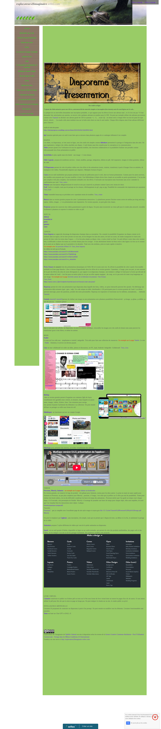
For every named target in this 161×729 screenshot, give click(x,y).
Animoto (60, 490)
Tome (46, 613)
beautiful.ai (48, 219)
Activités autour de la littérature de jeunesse (82, 277)
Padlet (47, 343)
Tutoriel (46, 294)
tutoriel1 (53, 299)
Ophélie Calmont (71, 634)
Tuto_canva (63, 182)
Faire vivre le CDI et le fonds (27, 90)
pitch (45, 222)
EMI (26, 61)
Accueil (26, 28)
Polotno (46, 185)
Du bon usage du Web (27, 76)
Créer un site (87, 726)
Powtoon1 (47, 510)
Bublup (46, 395)
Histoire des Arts (26, 85)
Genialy (46, 299)
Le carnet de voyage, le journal (27, 52)
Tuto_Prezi (47, 279)
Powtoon (47, 490)
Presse (27, 81)
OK (128, 723)
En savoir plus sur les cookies (139, 723)
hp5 (45, 135)
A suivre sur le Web (26, 114)
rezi (46, 267)
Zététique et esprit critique (27, 71)
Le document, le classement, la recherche (27, 66)
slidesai (46, 217)
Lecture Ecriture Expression (26, 38)
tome (45, 227)
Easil (45, 187)
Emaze (50, 267)
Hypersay (47, 287)
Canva (46, 175)
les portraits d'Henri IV (63, 246)
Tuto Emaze (102, 277)
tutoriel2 (59, 299)
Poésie (27, 47)
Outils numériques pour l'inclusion (26, 104)
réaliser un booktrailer (87, 490)
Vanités (136, 340)
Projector (47, 207)
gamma (46, 224)
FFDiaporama (49, 167)
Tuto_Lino (124, 348)
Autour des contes (27, 42)
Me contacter (27, 109)
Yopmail (55, 118)
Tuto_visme (98, 194)
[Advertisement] (27, 164)
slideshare (103, 143)
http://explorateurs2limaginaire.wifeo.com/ (75, 639)
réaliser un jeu (27, 56)
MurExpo (47, 448)
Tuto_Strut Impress (78, 246)
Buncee (46, 199)
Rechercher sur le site (27, 33)
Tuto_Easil (47, 190)
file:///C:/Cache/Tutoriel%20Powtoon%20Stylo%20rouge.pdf (120, 510)
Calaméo (47, 599)
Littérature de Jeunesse (26, 95)
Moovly (53, 490)
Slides (46, 147)
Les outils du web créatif (27, 99)
